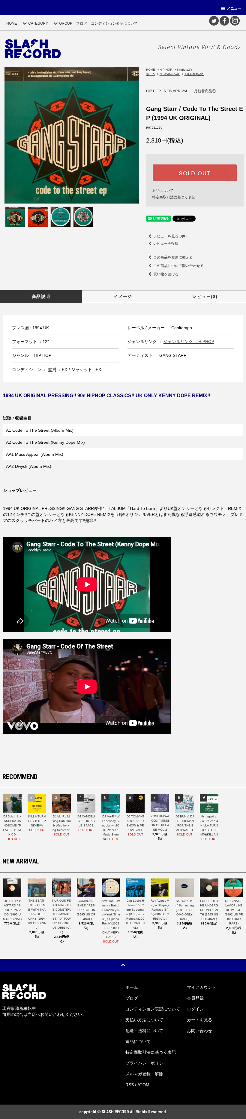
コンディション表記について (114, 23)
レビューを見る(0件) (170, 236)
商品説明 (41, 296)
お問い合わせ (199, 1030)
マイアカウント (201, 987)
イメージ (123, 296)
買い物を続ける (165, 274)
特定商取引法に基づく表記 (173, 197)
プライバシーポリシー (146, 1063)
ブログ (81, 23)
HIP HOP (166, 69)
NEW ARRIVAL (170, 74)
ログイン (195, 1009)
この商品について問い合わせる (178, 266)
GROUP (65, 23)
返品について (163, 191)
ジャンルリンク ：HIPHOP (189, 341)
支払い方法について (144, 1019)
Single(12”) (184, 69)
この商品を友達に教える (173, 257)
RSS (129, 1084)
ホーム (150, 74)
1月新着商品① (194, 74)
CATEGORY (38, 23)
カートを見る (199, 1019)
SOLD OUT (195, 173)
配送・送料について (144, 1030)
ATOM (143, 1084)
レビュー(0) (205, 296)
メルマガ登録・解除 (144, 1073)
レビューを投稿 (165, 243)
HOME (11, 23)
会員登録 (195, 998)
